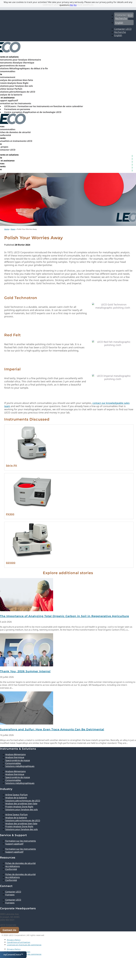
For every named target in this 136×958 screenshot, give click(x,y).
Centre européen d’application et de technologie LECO (32, 112)
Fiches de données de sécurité (20, 863)
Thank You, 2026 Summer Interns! (25, 671)
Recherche (121, 18)
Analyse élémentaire (15, 754)
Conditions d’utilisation (18, 942)
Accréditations (12, 866)
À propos (9, 894)
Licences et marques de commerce (24, 945)
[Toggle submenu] (132, 154)
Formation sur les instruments (20, 840)
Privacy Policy (14, 940)
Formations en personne (17, 109)
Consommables (13, 763)
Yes (71, 5)
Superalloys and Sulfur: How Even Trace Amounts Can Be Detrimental (52, 729)
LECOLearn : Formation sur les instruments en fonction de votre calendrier (43, 106)
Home (6, 229)
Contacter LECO (124, 15)
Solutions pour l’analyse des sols (21, 809)
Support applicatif (14, 843)
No (75, 5)
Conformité (11, 869)
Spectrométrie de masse (17, 760)
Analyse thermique (14, 757)
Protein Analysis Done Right (19, 806)
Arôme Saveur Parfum (16, 794)
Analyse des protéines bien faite (21, 803)
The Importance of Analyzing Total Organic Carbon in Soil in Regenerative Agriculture (64, 616)
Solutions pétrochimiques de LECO (22, 800)
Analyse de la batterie (16, 797)
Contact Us (9, 930)
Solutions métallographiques (19, 766)
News (13, 229)
